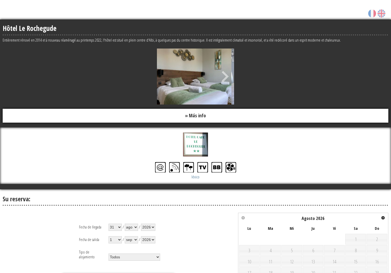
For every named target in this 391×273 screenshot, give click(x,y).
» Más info (195, 115)
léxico (195, 175)
